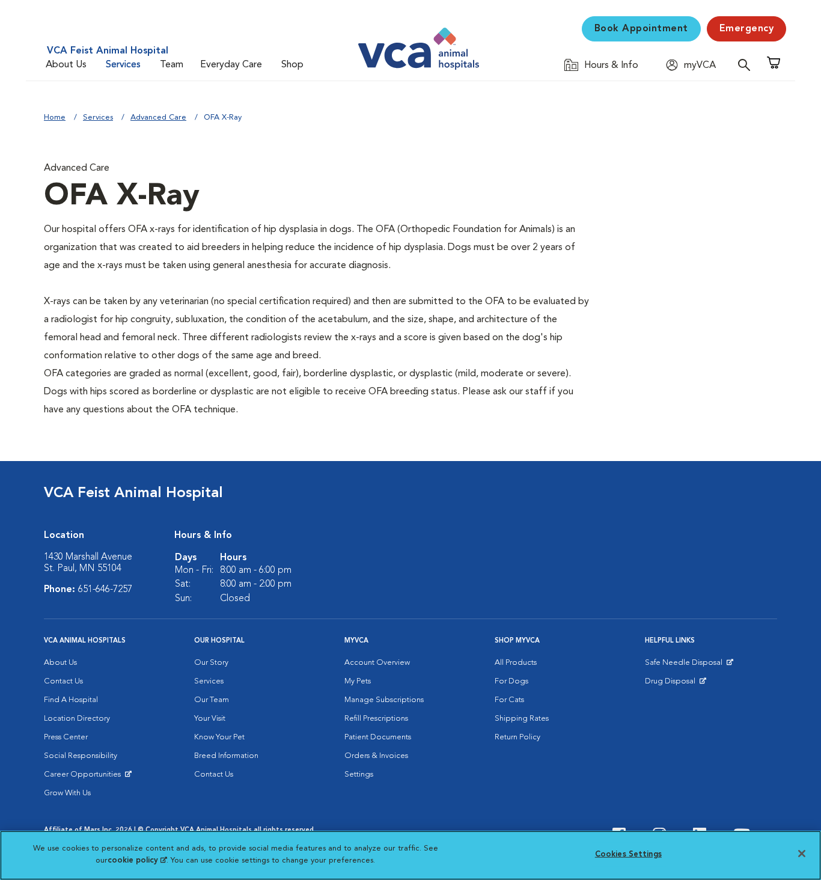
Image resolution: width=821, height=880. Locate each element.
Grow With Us (67, 793)
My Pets (357, 681)
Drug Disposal (675, 684)
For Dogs (511, 681)
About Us (66, 65)
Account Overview (377, 663)
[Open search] (747, 65)
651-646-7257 (105, 589)
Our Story (211, 663)
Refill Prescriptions (376, 719)
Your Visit (209, 719)
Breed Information (226, 756)
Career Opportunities (84, 777)
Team (171, 65)
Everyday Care (231, 65)
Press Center (66, 737)
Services (123, 65)
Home (55, 117)
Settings (358, 774)
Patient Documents (377, 737)
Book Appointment (641, 29)
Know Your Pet (219, 737)
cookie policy (137, 860)
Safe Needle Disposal (685, 665)
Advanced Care (158, 117)
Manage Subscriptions (384, 700)
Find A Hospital (71, 700)
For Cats (509, 700)
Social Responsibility (80, 756)
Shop (292, 65)
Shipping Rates (522, 719)
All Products (516, 663)
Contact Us (63, 681)
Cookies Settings (628, 854)
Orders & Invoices (376, 756)
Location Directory (77, 719)
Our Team (211, 700)
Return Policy (517, 737)
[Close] (802, 853)
